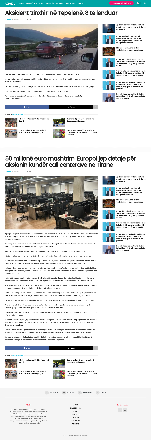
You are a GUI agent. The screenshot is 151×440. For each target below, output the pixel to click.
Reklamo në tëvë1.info (122, 3)
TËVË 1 (74, 435)
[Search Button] (145, 3)
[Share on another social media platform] (95, 107)
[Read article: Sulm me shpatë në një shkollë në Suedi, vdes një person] (59, 122)
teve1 (9, 19)
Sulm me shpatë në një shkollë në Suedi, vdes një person (80, 120)
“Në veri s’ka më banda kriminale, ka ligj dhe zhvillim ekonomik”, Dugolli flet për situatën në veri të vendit (131, 73)
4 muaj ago (18, 19)
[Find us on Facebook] (120, 410)
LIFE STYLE (59, 3)
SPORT (41, 3)
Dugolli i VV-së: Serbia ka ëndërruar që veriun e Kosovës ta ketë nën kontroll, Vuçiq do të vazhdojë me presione (130, 85)
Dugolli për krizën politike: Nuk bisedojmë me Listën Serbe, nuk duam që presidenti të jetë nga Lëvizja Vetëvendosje (129, 39)
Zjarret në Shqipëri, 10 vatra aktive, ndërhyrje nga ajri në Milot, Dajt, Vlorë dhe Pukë (82, 132)
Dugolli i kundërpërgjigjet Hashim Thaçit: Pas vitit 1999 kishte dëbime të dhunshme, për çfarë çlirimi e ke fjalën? (130, 62)
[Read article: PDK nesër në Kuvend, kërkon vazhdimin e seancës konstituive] (109, 51)
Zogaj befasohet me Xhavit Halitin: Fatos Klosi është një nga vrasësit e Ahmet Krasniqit (130, 96)
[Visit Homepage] (10, 3)
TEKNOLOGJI (70, 3)
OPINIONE (80, 3)
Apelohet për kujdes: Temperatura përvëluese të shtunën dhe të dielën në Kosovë (131, 27)
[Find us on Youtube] (125, 410)
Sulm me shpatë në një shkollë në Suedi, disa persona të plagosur (32, 131)
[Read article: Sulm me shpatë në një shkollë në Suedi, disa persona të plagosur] (11, 133)
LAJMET (21, 3)
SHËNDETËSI (50, 3)
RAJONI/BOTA (31, 3)
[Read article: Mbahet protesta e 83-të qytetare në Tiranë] (11, 122)
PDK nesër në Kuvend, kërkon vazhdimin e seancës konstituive (129, 49)
